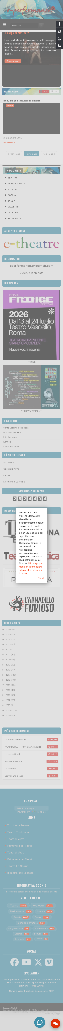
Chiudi (40, 578)
